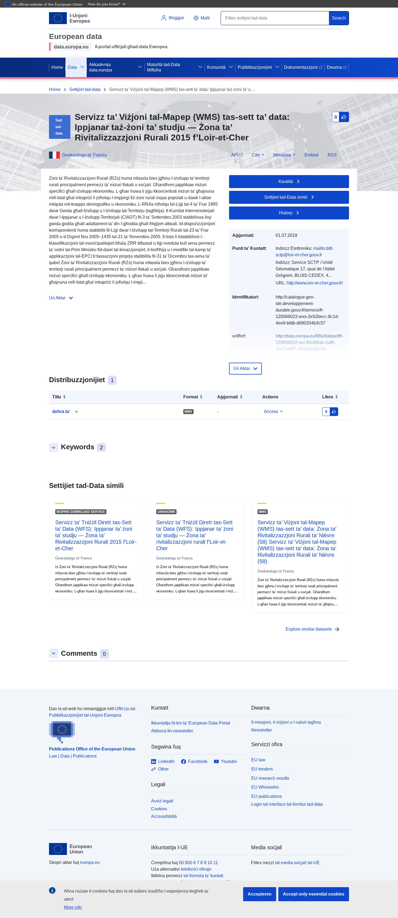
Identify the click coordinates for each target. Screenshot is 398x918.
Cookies (159, 808)
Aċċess (271, 411)
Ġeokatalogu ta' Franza (84, 155)
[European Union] (97, 849)
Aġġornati (227, 397)
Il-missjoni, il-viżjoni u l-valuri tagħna (286, 722)
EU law (258, 760)
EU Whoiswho (265, 787)
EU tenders (262, 769)
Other (163, 769)
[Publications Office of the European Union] (97, 731)
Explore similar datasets (313, 629)
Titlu (56, 397)
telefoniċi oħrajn (196, 869)
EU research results (270, 778)
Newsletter (261, 730)
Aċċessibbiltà (164, 816)
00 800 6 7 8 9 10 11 (198, 862)
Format (190, 397)
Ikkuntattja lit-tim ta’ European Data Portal (190, 723)
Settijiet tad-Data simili (285, 197)
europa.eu (90, 862)
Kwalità (286, 181)
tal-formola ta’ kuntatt (203, 875)
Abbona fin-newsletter (172, 731)
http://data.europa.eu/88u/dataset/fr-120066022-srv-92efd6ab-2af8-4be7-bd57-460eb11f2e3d (309, 342)
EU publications (266, 796)
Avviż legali (162, 801)
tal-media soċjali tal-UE (297, 862)
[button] (107, 4)
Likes (327, 397)
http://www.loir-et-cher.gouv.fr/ (315, 283)
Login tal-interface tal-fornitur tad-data (287, 804)
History (285, 213)
